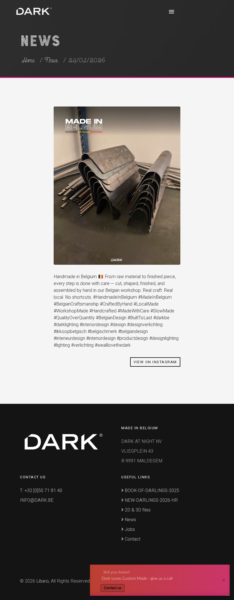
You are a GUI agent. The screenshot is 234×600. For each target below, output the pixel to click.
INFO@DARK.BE (37, 500)
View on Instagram (155, 362)
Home (28, 60)
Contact (132, 539)
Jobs (129, 529)
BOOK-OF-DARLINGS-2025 (151, 490)
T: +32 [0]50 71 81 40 (41, 490)
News (51, 60)
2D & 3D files (137, 510)
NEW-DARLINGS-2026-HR (151, 500)
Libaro (42, 581)
